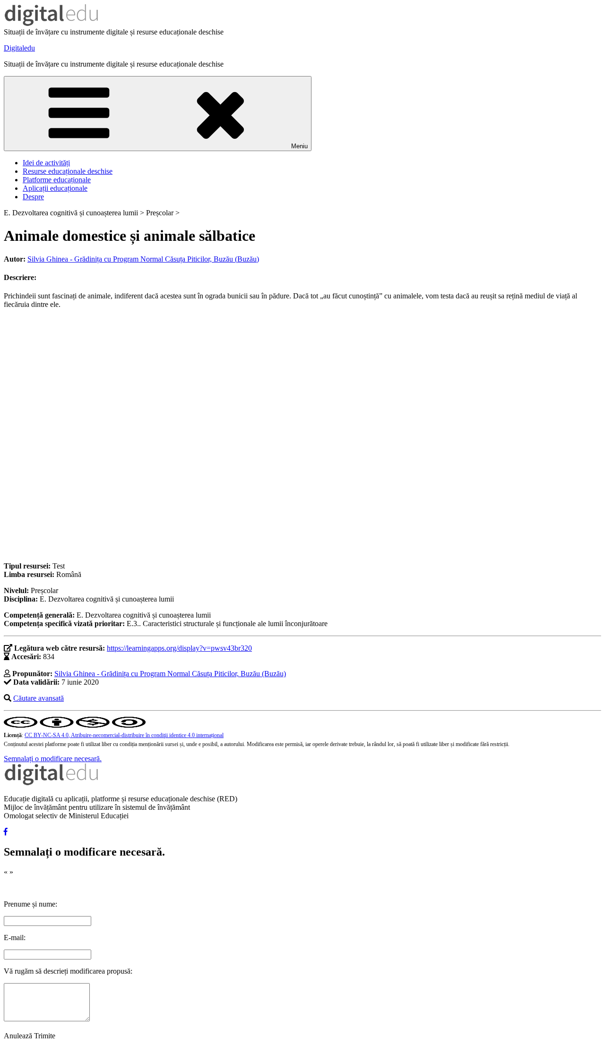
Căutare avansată (38, 698)
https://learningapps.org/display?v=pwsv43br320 (179, 648)
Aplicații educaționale (55, 188)
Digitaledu (19, 48)
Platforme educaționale (57, 180)
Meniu (299, 146)
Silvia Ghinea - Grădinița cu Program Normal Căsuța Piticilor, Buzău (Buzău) (143, 259)
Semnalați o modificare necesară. (53, 759)
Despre (33, 197)
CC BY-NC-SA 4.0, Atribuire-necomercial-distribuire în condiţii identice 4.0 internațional (124, 735)
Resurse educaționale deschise (67, 171)
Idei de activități (46, 163)
